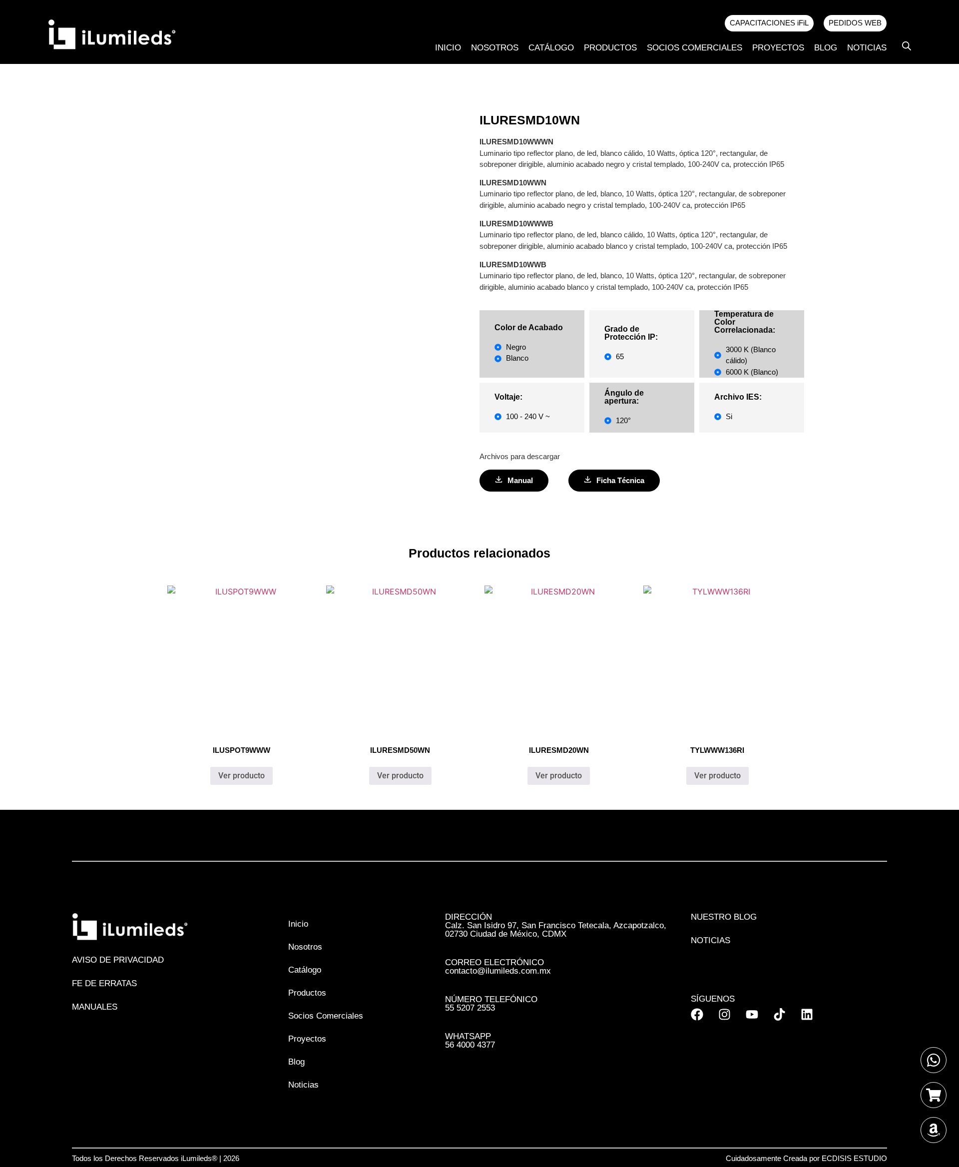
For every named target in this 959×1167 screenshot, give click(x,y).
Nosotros (494, 47)
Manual (520, 480)
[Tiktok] (779, 1014)
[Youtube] (752, 1014)
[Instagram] (724, 1014)
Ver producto (241, 775)
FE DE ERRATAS (104, 983)
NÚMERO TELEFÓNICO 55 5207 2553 (491, 1004)
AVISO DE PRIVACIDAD (118, 960)
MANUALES (94, 1007)
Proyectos (778, 47)
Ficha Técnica (620, 480)
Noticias (867, 47)
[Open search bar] (907, 45)
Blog (825, 47)
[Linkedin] (807, 1014)
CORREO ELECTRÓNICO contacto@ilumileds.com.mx (498, 967)
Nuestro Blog (724, 917)
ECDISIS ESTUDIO (854, 1158)
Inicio (448, 47)
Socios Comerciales (694, 47)
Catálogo (551, 47)
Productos (610, 47)
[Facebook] (697, 1014)
